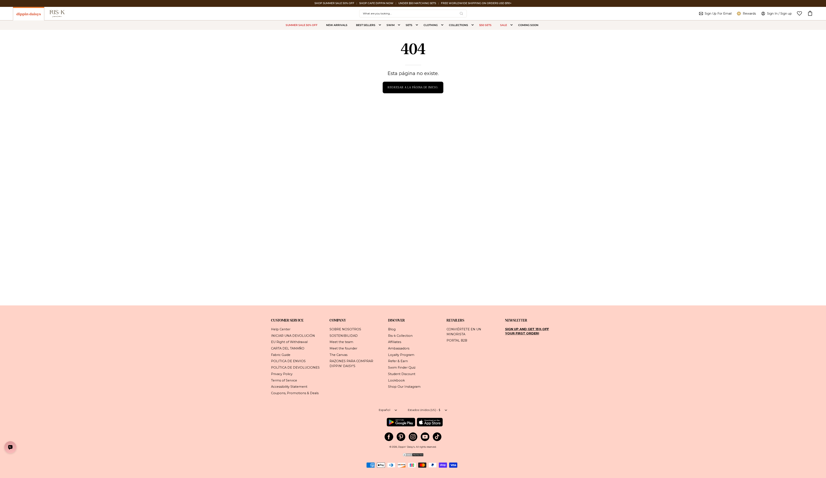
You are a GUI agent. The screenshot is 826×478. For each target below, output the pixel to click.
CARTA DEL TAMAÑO (287, 348)
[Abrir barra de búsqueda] (461, 13)
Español (384, 410)
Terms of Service (284, 380)
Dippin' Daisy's (406, 447)
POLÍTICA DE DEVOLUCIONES (295, 367)
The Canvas (338, 355)
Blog (392, 329)
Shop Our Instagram (404, 387)
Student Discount (401, 374)
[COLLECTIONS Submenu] (472, 25)
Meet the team (341, 342)
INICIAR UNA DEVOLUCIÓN (293, 335)
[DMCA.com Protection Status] (413, 456)
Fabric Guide (280, 355)
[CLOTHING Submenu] (442, 25)
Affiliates (394, 342)
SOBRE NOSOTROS (345, 329)
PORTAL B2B (457, 340)
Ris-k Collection (400, 335)
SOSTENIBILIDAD (344, 335)
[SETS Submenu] (417, 25)
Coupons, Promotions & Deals (295, 393)
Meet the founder (343, 348)
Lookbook (396, 380)
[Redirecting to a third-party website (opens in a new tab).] (401, 422)
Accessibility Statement (289, 387)
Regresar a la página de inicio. (413, 87)
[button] (810, 14)
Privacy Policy (282, 374)
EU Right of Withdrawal (289, 342)
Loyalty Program (401, 355)
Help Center (280, 329)
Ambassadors (398, 348)
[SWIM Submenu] (399, 25)
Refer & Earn (398, 361)
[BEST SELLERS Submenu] (380, 25)
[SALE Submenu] (511, 25)
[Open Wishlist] (799, 13)
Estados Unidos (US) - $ (424, 410)
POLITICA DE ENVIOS (288, 361)
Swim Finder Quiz (402, 367)
